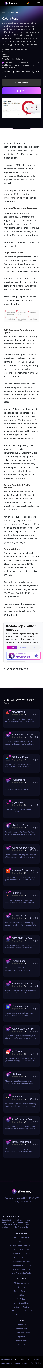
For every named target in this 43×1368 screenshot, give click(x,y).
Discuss (7, 72)
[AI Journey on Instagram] (31, 1363)
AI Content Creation (21, 1307)
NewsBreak (18, 711)
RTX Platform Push (22, 938)
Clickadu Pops (20, 757)
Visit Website (23, 82)
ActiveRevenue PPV (23, 1028)
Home (4, 12)
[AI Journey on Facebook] (36, 1363)
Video (21, 1295)
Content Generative (21, 1291)
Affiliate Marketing (21, 1283)
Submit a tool (21, 1329)
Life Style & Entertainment (21, 1269)
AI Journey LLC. (21, 1359)
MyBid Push (18, 802)
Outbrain (16, 892)
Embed (27, 72)
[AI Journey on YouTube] (41, 1363)
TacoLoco (17, 1096)
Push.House (19, 960)
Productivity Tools (21, 1237)
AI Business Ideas (21, 1303)
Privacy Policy (6, 1363)
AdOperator (18, 1051)
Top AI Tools (21, 1299)
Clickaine (17, 1073)
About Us (21, 1344)
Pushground (18, 779)
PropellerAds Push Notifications (22, 734)
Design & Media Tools (21, 1253)
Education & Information (21, 1265)
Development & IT (21, 1257)
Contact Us (21, 1325)
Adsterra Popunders (23, 870)
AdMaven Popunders (23, 847)
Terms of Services (21, 1363)
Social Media (21, 1315)
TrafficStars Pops (21, 1141)
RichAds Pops (20, 824)
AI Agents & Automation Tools (21, 1245)
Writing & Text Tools (21, 1249)
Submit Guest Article (21, 1333)
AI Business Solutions (21, 1261)
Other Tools (21, 1241)
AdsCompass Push (22, 1119)
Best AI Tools (21, 1341)
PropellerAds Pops (22, 983)
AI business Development (21, 1311)
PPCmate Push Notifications (20, 1005)
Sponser (21, 1337)
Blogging (21, 1287)
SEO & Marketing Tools (21, 1273)
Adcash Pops (19, 915)
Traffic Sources (21, 49)
